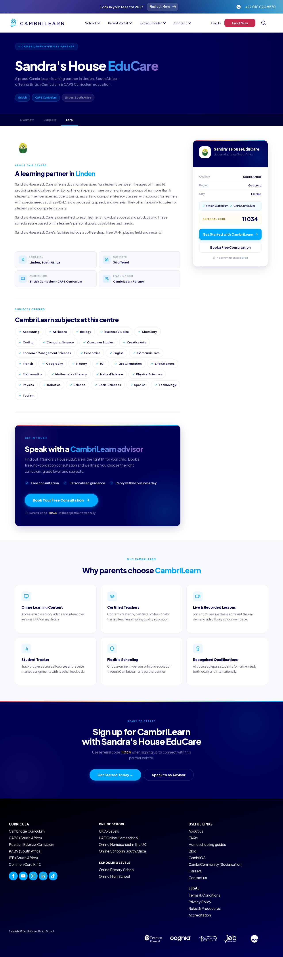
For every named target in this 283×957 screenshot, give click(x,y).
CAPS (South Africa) (25, 837)
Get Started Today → (115, 775)
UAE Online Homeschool (118, 837)
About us (196, 831)
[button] (92, 23)
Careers (195, 871)
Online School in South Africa (122, 851)
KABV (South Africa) (25, 851)
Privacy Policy (200, 901)
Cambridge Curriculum (27, 831)
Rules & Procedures (205, 908)
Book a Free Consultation (230, 247)
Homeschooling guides (207, 844)
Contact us (198, 877)
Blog (192, 851)
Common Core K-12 (25, 864)
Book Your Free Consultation (58, 500)
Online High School (114, 876)
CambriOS (197, 857)
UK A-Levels (109, 831)
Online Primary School (116, 869)
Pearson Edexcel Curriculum (31, 844)
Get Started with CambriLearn (228, 234)
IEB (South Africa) (23, 857)
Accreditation (200, 915)
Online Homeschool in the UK (122, 844)
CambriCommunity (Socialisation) (216, 864)
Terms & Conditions (204, 895)
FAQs (193, 837)
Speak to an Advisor (168, 775)
